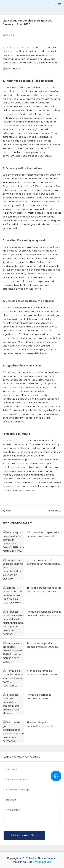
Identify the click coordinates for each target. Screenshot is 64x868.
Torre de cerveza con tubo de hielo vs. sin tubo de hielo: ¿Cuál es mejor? (44, 589)
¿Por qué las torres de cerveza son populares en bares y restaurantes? (42, 672)
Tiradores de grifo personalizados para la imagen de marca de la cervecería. (40, 724)
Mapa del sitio (43, 861)
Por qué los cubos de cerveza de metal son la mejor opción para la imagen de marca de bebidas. (44, 613)
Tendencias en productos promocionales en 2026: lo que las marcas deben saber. (43, 645)
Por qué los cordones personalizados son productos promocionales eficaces (41, 696)
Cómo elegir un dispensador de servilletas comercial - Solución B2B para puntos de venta (43, 534)
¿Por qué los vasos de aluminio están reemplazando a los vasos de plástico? (44, 562)
